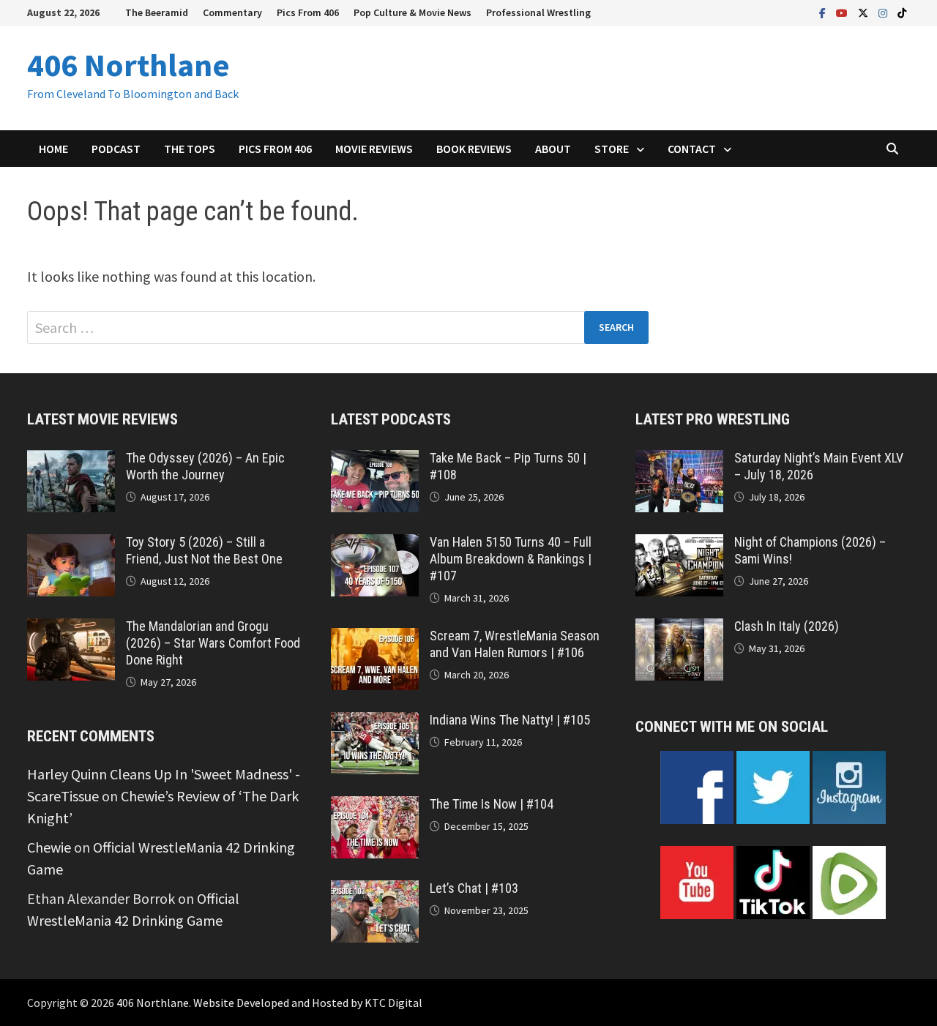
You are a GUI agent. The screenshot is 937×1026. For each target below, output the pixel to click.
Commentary (232, 12)
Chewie (49, 847)
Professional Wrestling (538, 12)
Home (53, 148)
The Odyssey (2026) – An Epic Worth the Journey (205, 466)
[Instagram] (884, 11)
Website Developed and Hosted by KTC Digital (307, 1002)
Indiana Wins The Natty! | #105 (510, 719)
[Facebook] (823, 11)
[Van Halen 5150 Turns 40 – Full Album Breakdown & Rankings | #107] (375, 545)
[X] (864, 11)
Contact (692, 148)
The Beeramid (156, 12)
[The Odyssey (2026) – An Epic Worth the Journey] (71, 461)
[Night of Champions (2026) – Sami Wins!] (679, 545)
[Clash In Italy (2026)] (679, 629)
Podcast (116, 148)
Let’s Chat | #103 (474, 888)
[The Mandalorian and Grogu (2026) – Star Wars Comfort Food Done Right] (71, 629)
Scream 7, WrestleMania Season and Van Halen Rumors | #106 (515, 644)
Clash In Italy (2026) (786, 626)
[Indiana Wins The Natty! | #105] (375, 723)
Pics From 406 (308, 12)
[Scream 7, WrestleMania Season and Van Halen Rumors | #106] (375, 638)
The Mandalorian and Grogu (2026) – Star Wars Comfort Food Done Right (213, 642)
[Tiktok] (902, 11)
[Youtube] (843, 11)
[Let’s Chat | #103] (375, 891)
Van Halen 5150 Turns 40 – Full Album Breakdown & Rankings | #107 (510, 558)
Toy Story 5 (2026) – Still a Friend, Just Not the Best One (204, 550)
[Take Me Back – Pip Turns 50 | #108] (375, 461)
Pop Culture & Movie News (412, 12)
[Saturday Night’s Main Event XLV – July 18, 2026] (679, 461)
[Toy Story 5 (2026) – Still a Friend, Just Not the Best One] (71, 545)
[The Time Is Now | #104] (375, 807)
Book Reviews (474, 148)
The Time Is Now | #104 (491, 804)
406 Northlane (128, 65)
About (553, 148)
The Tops (189, 148)
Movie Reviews (374, 148)
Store (611, 148)
